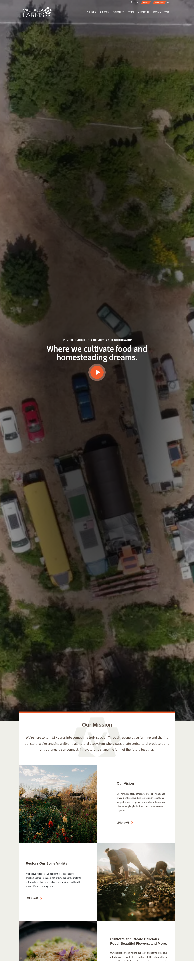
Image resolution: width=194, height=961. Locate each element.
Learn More (123, 822)
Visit (166, 12)
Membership (144, 12)
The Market (118, 12)
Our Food (104, 12)
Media (156, 12)
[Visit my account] (131, 2)
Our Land (91, 12)
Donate (145, 2)
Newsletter (159, 2)
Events (130, 12)
